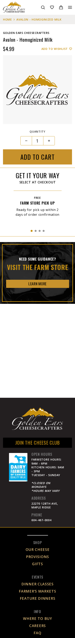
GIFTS (37, 563)
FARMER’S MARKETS (37, 591)
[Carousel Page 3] (40, 231)
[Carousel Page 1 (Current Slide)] (32, 231)
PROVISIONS (37, 556)
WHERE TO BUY (37, 618)
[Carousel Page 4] (44, 231)
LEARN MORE (37, 283)
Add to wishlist (54, 49)
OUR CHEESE (38, 549)
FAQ (37, 632)
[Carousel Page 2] (36, 231)
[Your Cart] (61, 7)
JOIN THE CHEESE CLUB (37, 442)
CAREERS (37, 625)
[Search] (43, 7)
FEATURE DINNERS (37, 598)
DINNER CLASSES (37, 584)
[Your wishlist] (52, 7)
